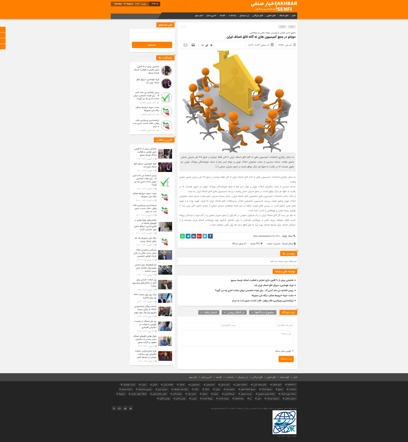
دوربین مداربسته (144, 389)
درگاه (196, 389)
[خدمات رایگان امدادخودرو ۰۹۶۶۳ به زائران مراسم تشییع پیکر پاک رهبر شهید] (152, 311)
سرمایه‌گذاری (229, 393)
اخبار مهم (199, 15)
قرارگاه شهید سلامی (138, 393)
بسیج (280, 389)
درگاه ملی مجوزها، (181, 389)
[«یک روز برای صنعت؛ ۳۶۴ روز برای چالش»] (152, 298)
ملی (259, 398)
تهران (217, 389)
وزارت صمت (223, 398)
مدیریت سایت (273, 243)
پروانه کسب (207, 398)
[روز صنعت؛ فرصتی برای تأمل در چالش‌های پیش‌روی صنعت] (152, 284)
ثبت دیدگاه (286, 359)
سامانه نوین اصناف (288, 393)
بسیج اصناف (266, 389)
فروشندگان (177, 393)
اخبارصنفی (210, 384)
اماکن (155, 384)
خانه (292, 26)
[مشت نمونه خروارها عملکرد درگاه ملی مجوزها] (152, 111)
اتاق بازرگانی (258, 15)
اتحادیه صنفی (241, 384)
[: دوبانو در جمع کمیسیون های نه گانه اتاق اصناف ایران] (185, 45)
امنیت (143, 384)
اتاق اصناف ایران (259, 384)
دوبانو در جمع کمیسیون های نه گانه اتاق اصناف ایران (261, 36)
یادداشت (232, 15)
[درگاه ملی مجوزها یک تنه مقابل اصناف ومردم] (152, 241)
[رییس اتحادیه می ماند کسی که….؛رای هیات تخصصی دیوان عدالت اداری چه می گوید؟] (152, 97)
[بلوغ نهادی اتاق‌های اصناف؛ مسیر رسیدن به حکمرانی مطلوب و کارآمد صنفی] (152, 341)
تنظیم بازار (230, 389)
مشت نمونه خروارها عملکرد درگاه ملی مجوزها (273, 295)
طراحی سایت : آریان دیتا (286, 436)
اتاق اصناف (283, 15)
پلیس (194, 398)
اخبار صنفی (225, 384)
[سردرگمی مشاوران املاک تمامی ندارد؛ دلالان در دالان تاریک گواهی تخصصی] (152, 255)
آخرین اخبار (211, 15)
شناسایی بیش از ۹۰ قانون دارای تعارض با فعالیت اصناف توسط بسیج (262, 280)
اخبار (294, 15)
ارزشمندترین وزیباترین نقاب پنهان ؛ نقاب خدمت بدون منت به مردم (263, 300)
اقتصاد (222, 15)
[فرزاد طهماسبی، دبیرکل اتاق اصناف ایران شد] (152, 83)
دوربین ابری (162, 389)
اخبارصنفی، (195, 384)
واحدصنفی (239, 398)
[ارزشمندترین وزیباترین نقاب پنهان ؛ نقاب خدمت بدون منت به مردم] (152, 125)
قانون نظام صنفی (159, 393)
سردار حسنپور (246, 393)
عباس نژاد (192, 393)
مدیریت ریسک (273, 398)
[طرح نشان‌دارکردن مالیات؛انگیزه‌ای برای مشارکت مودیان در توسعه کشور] (152, 356)
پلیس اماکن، (164, 398)
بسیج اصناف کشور (248, 389)
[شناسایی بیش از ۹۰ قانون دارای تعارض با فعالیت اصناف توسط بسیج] (152, 70)
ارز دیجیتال (244, 15)
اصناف (181, 384)
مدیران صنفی (290, 398)
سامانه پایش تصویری (266, 393)
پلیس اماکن (180, 398)
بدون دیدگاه (237, 243)
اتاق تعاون (271, 15)
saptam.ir (292, 384)
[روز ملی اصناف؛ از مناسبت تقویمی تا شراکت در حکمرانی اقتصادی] (152, 326)
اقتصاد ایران (168, 384)
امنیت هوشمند (129, 384)
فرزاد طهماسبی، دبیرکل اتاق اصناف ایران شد (274, 285)
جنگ (207, 389)
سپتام (216, 393)
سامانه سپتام (127, 389)
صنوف (204, 393)
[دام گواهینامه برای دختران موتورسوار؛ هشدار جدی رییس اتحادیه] (152, 270)
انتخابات (292, 389)
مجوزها (121, 393)
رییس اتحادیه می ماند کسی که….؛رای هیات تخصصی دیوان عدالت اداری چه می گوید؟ (254, 290)
